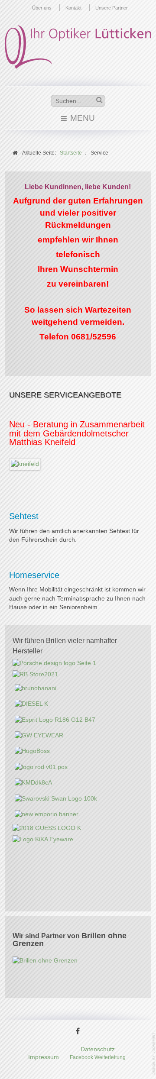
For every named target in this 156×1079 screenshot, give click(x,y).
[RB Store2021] (35, 674)
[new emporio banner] (47, 814)
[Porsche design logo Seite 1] (54, 663)
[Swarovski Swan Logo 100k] (56, 798)
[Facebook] (78, 1031)
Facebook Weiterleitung (98, 1057)
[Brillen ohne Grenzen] (45, 960)
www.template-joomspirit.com (154, 1054)
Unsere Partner (111, 7)
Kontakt (73, 7)
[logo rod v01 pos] (41, 767)
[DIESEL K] (31, 704)
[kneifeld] (25, 463)
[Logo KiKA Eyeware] (43, 839)
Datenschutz (98, 1049)
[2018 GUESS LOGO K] (47, 827)
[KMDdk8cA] (33, 782)
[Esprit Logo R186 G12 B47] (55, 719)
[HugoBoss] (32, 751)
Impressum (43, 1057)
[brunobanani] (35, 688)
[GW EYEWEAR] (39, 735)
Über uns (42, 7)
